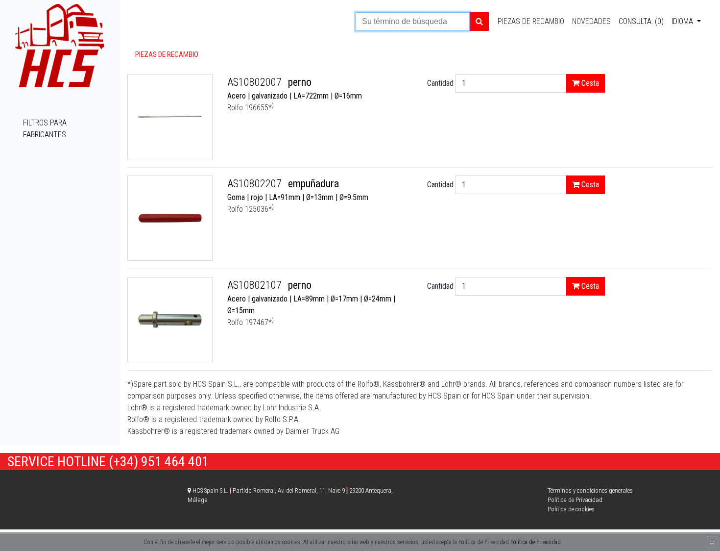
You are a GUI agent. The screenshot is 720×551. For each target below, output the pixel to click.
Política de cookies (571, 509)
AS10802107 (255, 285)
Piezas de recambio (531, 21)
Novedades (591, 21)
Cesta (589, 83)
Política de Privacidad (535, 542)
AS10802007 (255, 82)
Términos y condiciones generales (590, 490)
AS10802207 (255, 183)
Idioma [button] (683, 21)
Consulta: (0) (641, 21)
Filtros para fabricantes (45, 128)
